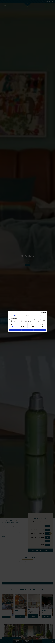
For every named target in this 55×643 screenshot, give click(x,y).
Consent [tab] (14, 315)
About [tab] (40, 315)
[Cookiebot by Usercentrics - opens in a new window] (42, 312)
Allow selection (27, 329)
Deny (15, 329)
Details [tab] (27, 315)
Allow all (40, 329)
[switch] (22, 326)
